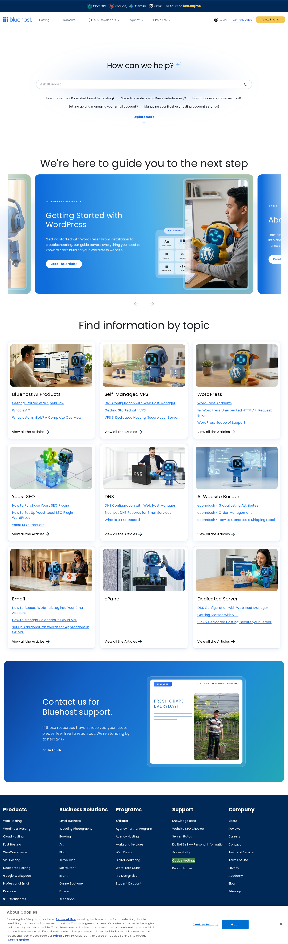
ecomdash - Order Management (224, 512)
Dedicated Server (217, 599)
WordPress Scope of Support (221, 422)
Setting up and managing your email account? (103, 106)
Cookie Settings (183, 860)
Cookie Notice (18, 940)
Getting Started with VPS (125, 410)
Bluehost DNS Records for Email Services (138, 512)
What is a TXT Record (122, 519)
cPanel (113, 599)
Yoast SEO (23, 496)
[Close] (281, 924)
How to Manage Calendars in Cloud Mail (44, 620)
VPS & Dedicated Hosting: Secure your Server (142, 417)
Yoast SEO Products (28, 524)
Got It (235, 924)
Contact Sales (242, 20)
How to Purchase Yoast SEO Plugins (41, 505)
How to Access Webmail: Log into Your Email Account (48, 610)
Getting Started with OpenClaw (38, 403)
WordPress (209, 394)
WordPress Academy (214, 403)
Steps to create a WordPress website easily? (153, 98)
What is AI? (21, 410)
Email (18, 599)
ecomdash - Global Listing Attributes (227, 505)
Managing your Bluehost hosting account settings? (181, 106)
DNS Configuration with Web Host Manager (140, 403)
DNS (109, 496)
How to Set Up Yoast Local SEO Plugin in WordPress (44, 515)
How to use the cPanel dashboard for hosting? (80, 98)
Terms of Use (65, 919)
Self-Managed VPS (126, 394)
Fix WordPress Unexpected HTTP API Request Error (234, 413)
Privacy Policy (63, 936)
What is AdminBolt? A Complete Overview (46, 417)
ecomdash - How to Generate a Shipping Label (236, 519)
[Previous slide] (136, 304)
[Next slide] (152, 304)
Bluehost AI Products (36, 394)
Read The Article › (63, 264)
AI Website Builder (218, 496)
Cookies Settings (205, 924)
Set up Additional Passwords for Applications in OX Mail (50, 630)
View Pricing (270, 20)
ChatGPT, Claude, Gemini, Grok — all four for (147, 6)
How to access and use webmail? (217, 98)
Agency (134, 20)
